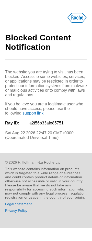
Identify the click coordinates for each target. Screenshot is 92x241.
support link (32, 113)
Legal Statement (18, 204)
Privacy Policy (16, 210)
